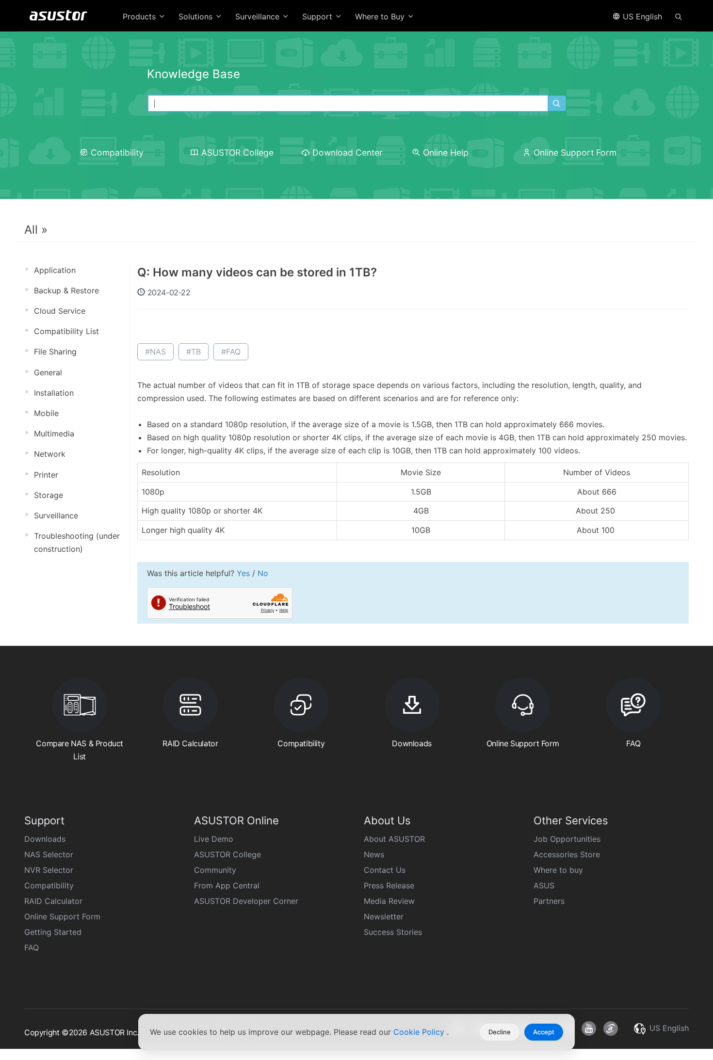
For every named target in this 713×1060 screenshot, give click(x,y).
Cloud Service (59, 311)
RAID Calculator (53, 901)
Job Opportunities (567, 839)
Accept (543, 1032)
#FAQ (231, 351)
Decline (499, 1032)
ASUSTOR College (237, 152)
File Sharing (55, 351)
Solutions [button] (196, 16)
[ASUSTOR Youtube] (589, 1028)
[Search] (678, 16)
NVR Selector (48, 870)
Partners (549, 901)
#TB (193, 351)
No (263, 573)
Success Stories (393, 932)
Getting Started (52, 932)
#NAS (155, 351)
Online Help (446, 152)
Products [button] (140, 16)
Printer (46, 475)
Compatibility (117, 152)
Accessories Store (567, 854)
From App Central (226, 885)
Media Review (389, 901)
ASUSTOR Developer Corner (246, 901)
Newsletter (384, 916)
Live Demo (213, 839)
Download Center (347, 152)
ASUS (544, 885)
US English (641, 16)
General (48, 372)
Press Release (389, 885)
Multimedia (54, 433)
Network (49, 454)
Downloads (44, 839)
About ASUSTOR (394, 839)
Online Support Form (575, 152)
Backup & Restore (66, 290)
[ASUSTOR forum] (610, 1028)
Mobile (46, 413)
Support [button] (318, 16)
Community (215, 870)
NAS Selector (48, 854)
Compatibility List (66, 331)
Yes (243, 573)
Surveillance (56, 515)
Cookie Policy (420, 1032)
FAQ (31, 947)
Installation (54, 393)
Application (55, 270)
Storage (48, 495)
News (374, 854)
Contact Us (384, 870)
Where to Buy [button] (381, 16)
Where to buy (558, 870)
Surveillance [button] (258, 16)
